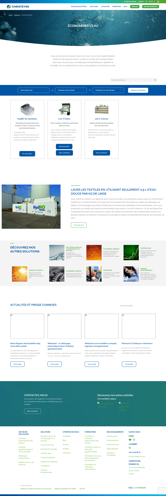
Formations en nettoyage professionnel (90, 467)
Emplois (135, 6)
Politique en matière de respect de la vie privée (36, 489)
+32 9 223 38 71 (135, 452)
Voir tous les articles (126, 306)
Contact (141, 1)
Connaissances (112, 440)
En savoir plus (27, 154)
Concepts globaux (48, 457)
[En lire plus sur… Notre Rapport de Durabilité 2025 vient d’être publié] (27, 326)
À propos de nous (130, 1)
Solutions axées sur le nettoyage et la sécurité (48, 438)
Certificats (66, 453)
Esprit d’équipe (112, 449)
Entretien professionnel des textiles (26, 440)
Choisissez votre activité (66, 90)
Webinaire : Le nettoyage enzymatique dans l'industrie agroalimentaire (61, 346)
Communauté (112, 436)
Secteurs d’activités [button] (78, 6)
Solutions (17, 15)
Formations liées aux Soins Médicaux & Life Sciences (93, 458)
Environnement (113, 445)
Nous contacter (64, 153)
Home (10, 15)
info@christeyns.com (137, 456)
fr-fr (151, 1)
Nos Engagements (150, 6)
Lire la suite (17, 364)
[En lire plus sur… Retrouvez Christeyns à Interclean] (139, 326)
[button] (146, 1)
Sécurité (82, 489)
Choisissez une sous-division (105, 90)
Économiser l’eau (27, 90)
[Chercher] (155, 80)
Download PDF (64, 146)
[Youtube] (130, 439)
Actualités (105, 6)
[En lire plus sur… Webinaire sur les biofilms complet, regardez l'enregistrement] (101, 326)
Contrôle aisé (46, 453)
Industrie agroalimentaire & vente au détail (26, 449)
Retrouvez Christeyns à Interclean (137, 343)
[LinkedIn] (134, 439)
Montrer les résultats (138, 90)
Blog (125, 6)
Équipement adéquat (49, 462)
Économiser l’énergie (49, 449)
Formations (116, 6)
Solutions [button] (94, 6)
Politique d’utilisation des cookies (65, 489)
